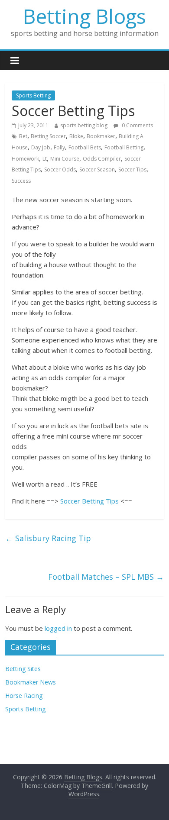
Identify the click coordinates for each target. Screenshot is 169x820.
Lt (44, 158)
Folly (59, 147)
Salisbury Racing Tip (48, 538)
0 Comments (136, 125)
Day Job (40, 147)
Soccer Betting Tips (89, 501)
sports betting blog (83, 125)
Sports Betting (33, 95)
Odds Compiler (102, 158)
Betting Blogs (84, 16)
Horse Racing (23, 695)
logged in (58, 628)
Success (21, 180)
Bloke (76, 136)
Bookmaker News (30, 682)
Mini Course (64, 158)
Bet (23, 136)
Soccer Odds (60, 169)
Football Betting (123, 147)
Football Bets (84, 147)
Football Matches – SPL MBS (106, 576)
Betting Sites (23, 669)
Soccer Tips (132, 169)
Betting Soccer (48, 136)
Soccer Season (97, 169)
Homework (25, 158)
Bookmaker (101, 136)
